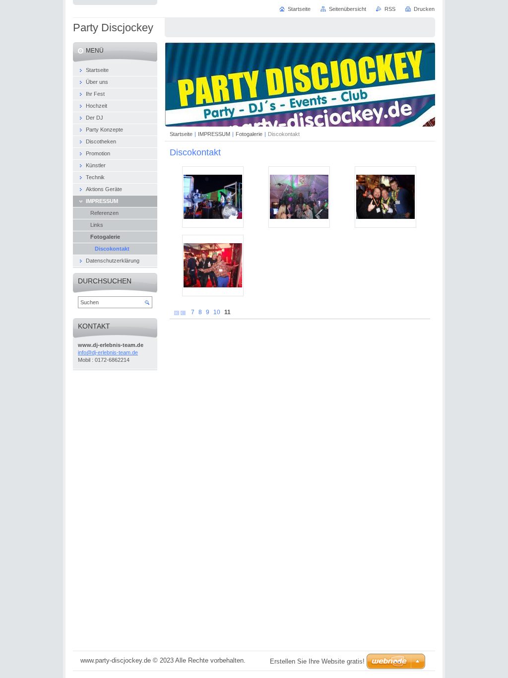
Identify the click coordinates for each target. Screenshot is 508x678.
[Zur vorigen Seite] (183, 312)
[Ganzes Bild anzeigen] (213, 197)
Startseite (181, 134)
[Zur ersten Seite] (176, 312)
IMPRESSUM (214, 134)
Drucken (424, 9)
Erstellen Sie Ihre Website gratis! (317, 661)
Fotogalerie (249, 134)
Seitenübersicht (347, 9)
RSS (389, 9)
